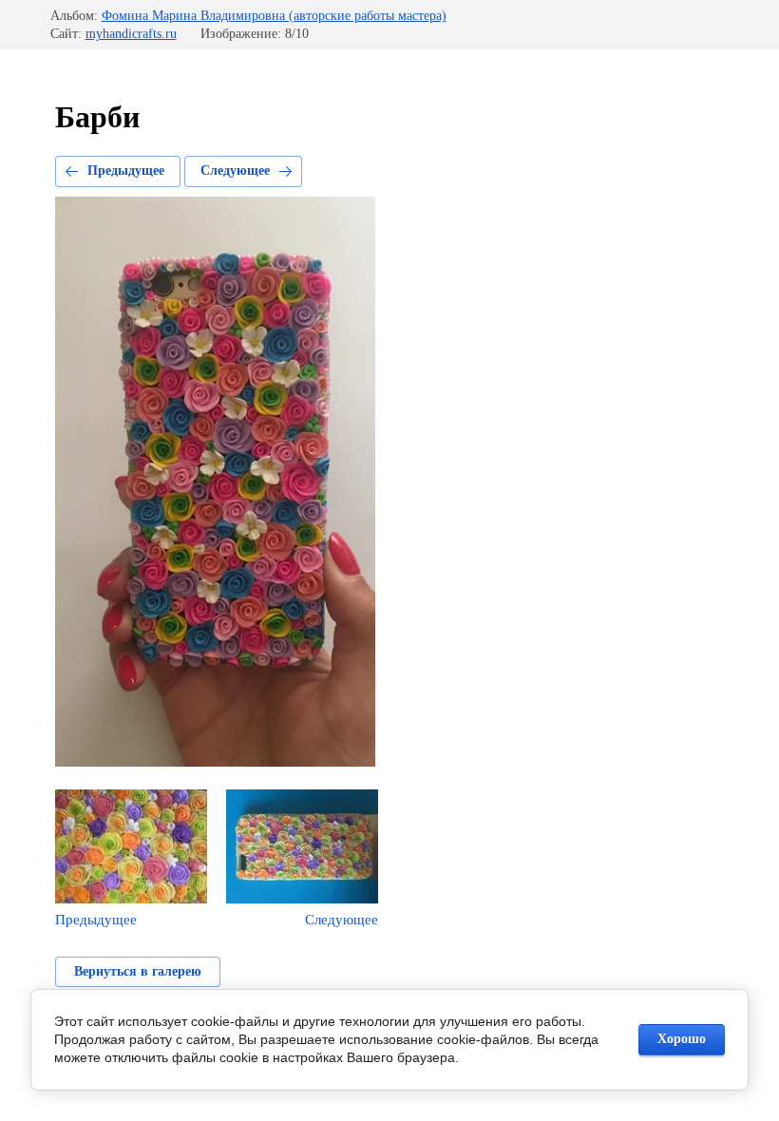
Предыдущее (125, 170)
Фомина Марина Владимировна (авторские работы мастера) (274, 16)
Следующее (235, 170)
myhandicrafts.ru (131, 34)
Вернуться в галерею (137, 971)
